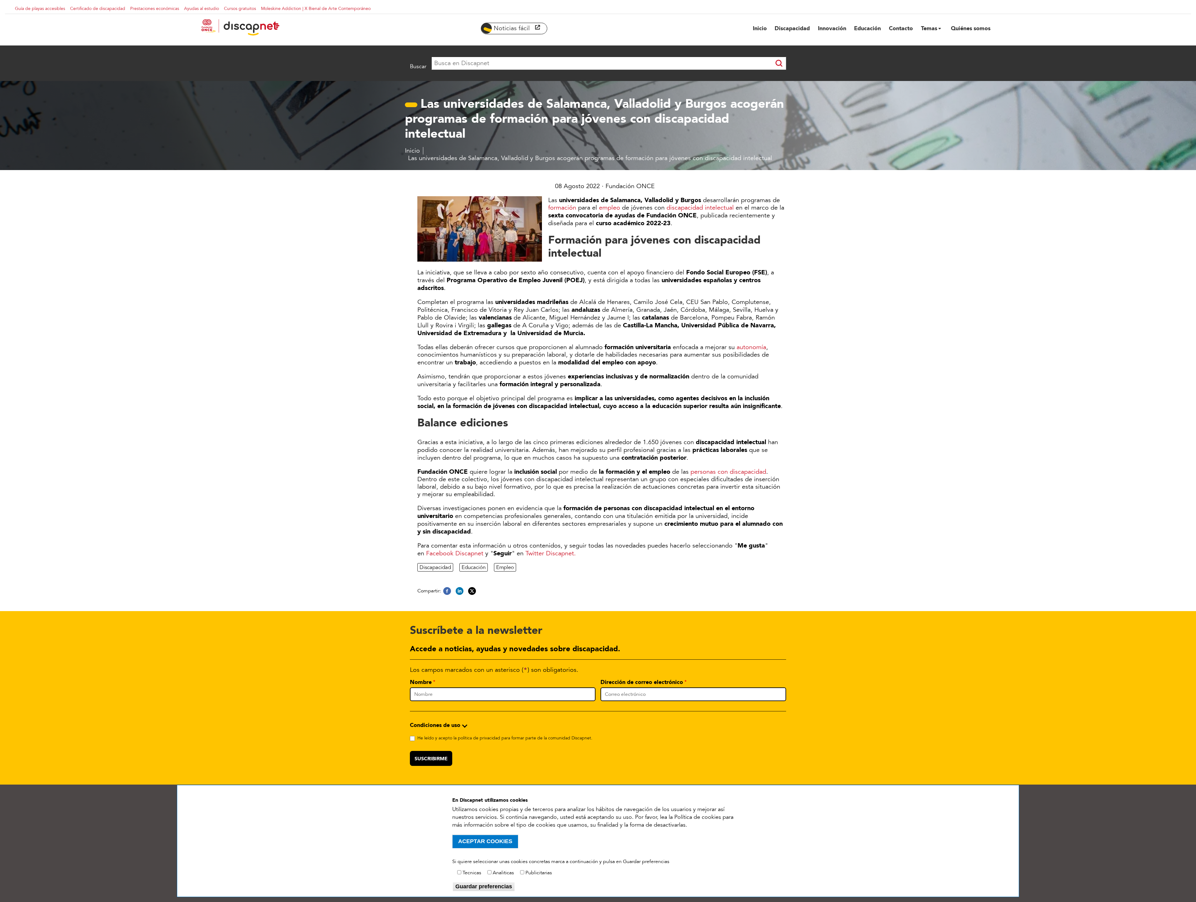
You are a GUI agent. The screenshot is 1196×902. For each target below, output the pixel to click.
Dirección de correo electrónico (641, 682)
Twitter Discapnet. (550, 553)
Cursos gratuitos (240, 8)
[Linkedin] (459, 591)
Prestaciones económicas (154, 8)
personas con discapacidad (728, 472)
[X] (472, 591)
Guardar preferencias (483, 886)
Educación (474, 567)
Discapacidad (435, 567)
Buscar (418, 66)
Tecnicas (472, 873)
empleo (609, 207)
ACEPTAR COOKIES (485, 841)
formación (562, 207)
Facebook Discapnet (454, 553)
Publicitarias (538, 873)
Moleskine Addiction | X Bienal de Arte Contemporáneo (316, 8)
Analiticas (503, 873)
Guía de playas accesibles (40, 8)
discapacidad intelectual (700, 207)
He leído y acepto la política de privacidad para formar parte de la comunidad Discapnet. (504, 738)
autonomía (751, 347)
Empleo (505, 567)
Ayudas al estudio (201, 8)
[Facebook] (447, 591)
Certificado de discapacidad (97, 8)
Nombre (421, 682)
